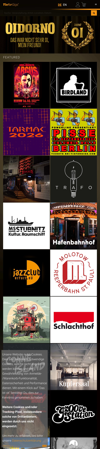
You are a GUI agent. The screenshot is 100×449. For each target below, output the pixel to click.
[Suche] (94, 13)
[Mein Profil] (78, 4)
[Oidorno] (50, 34)
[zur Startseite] (11, 4)
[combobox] (47, 13)
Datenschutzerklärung (26, 440)
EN (65, 4)
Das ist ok (44, 445)
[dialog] (24, 399)
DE (60, 4)
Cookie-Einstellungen (6, 445)
